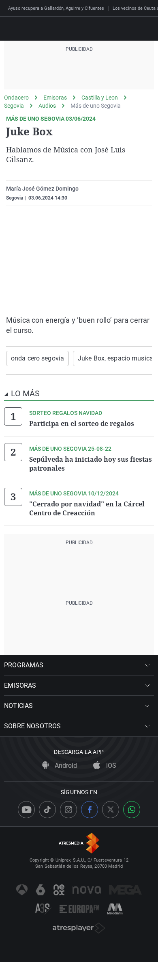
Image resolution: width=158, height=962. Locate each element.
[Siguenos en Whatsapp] (131, 809)
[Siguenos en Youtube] (26, 809)
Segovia (14, 105)
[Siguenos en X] (110, 809)
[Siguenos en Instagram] (68, 809)
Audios (47, 105)
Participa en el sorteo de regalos (81, 423)
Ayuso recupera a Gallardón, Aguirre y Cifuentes (56, 8)
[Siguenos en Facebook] (89, 809)
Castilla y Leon (99, 97)
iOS (110, 765)
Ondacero (16, 97)
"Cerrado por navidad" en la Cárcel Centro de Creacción (87, 508)
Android (65, 765)
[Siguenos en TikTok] (47, 809)
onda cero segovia (37, 358)
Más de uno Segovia (95, 105)
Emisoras (55, 97)
